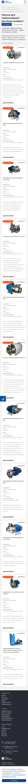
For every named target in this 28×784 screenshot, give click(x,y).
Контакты (4, 735)
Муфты (4, 700)
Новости (4, 730)
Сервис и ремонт (6, 712)
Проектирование (6, 719)
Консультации (6, 714)
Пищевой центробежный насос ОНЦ (13, 62)
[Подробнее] (14, 53)
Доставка (4, 733)
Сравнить (22, 47)
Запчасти (4, 697)
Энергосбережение (7, 718)
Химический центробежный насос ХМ (14, 236)
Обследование (6, 716)
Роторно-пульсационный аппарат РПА (14, 357)
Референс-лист (6, 728)
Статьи (4, 732)
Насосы (4, 695)
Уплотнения (5, 698)
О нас (3, 726)
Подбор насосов (6, 702)
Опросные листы (6, 704)
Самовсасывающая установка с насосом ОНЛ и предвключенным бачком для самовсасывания (12, 650)
